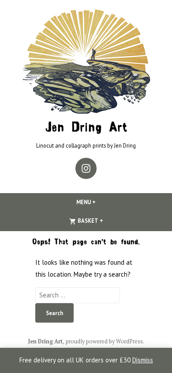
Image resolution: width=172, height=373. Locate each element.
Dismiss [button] (142, 360)
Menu (101, 202)
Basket (104, 220)
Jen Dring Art (86, 128)
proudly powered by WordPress (104, 341)
